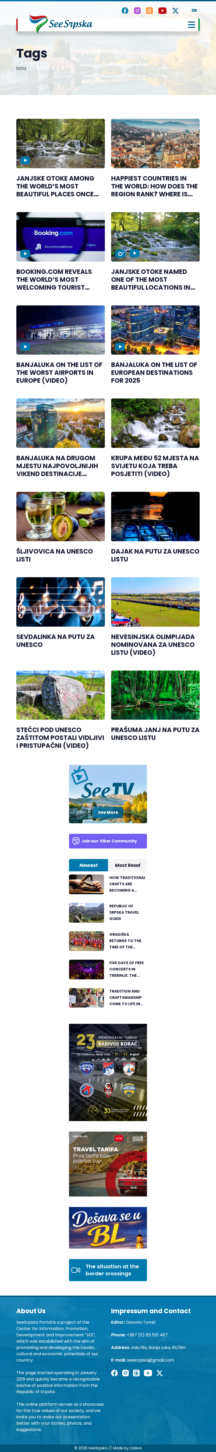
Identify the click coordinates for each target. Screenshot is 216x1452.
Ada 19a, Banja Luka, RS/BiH (158, 1347)
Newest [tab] (89, 865)
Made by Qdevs (127, 1448)
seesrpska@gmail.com (150, 1360)
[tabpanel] (108, 944)
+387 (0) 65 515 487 (147, 1335)
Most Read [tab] (127, 865)
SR (194, 10)
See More (108, 812)
